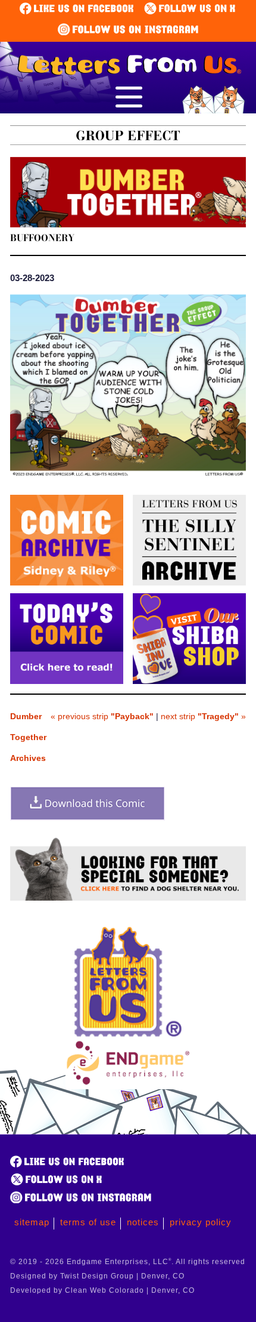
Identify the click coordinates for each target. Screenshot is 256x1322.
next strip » (203, 716)
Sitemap (31, 1222)
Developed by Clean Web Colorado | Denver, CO (102, 1290)
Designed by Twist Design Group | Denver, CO (97, 1276)
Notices (143, 1222)
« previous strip (102, 716)
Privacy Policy (201, 1222)
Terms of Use (88, 1222)
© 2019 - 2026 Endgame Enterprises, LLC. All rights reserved (127, 1261)
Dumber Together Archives (28, 737)
